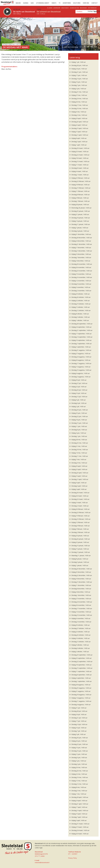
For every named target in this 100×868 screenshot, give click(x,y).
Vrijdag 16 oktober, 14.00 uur (80, 638)
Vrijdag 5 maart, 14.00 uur (79, 502)
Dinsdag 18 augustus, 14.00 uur (81, 695)
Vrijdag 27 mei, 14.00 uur (79, 95)
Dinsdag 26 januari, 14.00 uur (80, 539)
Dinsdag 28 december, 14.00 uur (81, 238)
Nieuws (18, 3)
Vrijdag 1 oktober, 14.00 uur (80, 320)
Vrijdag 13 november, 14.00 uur (81, 612)
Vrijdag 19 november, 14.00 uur (81, 274)
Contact (94, 3)
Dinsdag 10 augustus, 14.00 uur (81, 370)
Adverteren (67, 3)
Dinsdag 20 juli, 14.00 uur (79, 390)
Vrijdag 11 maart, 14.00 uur (79, 165)
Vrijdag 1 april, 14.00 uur (79, 145)
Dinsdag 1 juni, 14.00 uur (79, 436)
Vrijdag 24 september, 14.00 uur (81, 327)
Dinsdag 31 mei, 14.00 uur (79, 92)
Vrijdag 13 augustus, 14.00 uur (80, 367)
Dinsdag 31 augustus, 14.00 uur (81, 350)
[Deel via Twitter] (88, 47)
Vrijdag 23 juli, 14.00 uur (78, 387)
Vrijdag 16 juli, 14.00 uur (78, 393)
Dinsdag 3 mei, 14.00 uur (79, 115)
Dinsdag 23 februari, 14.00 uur (80, 512)
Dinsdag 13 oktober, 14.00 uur (81, 642)
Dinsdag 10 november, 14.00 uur (81, 615)
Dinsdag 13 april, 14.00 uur (79, 479)
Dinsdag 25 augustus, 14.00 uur (81, 688)
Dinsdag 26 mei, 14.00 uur (79, 771)
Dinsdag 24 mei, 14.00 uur (79, 98)
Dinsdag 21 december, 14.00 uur (81, 244)
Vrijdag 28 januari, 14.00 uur (80, 204)
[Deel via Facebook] (84, 47)
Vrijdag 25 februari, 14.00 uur (80, 178)
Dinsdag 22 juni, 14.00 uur (79, 416)
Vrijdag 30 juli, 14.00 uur (78, 380)
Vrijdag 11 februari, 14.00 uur (80, 191)
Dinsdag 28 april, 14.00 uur (79, 797)
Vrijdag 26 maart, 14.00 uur (79, 496)
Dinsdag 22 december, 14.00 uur (81, 575)
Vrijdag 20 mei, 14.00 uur (79, 102)
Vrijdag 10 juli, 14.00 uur (78, 728)
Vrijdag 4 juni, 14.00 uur (78, 433)
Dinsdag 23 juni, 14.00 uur (79, 744)
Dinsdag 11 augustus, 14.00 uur (81, 701)
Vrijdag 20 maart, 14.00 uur (79, 834)
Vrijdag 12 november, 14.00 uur (81, 281)
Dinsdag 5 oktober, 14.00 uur (80, 317)
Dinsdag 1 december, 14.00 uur (81, 595)
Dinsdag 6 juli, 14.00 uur (79, 403)
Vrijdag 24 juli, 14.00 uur (78, 714)
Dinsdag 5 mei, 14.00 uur (79, 791)
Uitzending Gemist (42, 3)
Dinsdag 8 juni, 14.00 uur (79, 430)
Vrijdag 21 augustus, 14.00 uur (80, 691)
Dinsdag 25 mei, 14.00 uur (79, 443)
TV (59, 3)
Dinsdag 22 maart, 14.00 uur (80, 155)
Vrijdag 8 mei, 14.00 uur (78, 787)
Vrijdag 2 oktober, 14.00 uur (80, 651)
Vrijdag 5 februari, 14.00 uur (80, 529)
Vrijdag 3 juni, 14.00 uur (78, 89)
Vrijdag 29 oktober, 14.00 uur (80, 294)
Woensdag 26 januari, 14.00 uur (81, 208)
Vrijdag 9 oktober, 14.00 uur (80, 645)
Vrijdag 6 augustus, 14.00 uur (80, 373)
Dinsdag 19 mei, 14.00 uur (79, 777)
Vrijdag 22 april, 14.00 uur (79, 125)
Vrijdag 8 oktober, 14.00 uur (80, 314)
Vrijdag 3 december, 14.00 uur (80, 261)
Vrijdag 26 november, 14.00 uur (81, 267)
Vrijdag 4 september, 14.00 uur (81, 678)
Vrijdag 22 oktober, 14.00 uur (80, 300)
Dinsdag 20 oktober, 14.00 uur (81, 635)
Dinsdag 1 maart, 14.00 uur (80, 175)
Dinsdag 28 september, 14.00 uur (81, 324)
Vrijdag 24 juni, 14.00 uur (79, 69)
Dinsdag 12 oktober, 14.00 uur (81, 310)
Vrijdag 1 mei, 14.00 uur (78, 794)
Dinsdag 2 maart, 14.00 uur (80, 506)
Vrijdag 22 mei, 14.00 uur (79, 774)
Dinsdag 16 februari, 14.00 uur (80, 519)
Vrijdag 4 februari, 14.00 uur (80, 198)
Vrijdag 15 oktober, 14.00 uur (80, 307)
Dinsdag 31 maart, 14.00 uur (80, 824)
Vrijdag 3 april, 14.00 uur (79, 820)
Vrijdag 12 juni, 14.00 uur (79, 754)
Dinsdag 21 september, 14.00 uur (81, 330)
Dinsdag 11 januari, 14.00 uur (80, 224)
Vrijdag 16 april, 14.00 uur (79, 476)
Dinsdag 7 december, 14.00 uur (81, 257)
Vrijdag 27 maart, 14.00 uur (79, 827)
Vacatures (76, 3)
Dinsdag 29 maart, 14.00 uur (80, 148)
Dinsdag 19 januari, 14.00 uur (80, 545)
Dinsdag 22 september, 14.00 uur (81, 661)
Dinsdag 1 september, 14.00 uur (81, 681)
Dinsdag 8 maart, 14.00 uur (80, 168)
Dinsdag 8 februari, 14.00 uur (80, 194)
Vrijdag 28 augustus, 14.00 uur (80, 685)
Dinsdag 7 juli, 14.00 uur (79, 731)
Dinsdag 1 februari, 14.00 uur (80, 201)
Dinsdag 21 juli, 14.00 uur (79, 718)
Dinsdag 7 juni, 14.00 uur (79, 85)
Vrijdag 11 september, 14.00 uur (81, 671)
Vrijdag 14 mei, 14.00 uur (79, 453)
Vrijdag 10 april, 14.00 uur (79, 814)
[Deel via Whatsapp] (80, 47)
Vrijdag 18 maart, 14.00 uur (79, 158)
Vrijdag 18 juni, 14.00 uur (79, 420)
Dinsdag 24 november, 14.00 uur (81, 602)
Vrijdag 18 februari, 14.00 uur (80, 185)
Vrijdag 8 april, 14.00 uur (79, 138)
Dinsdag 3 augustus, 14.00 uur (81, 377)
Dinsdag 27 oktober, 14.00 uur (81, 628)
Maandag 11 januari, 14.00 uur (81, 555)
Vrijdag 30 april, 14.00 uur (79, 466)
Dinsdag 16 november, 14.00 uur (81, 277)
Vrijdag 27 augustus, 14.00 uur (80, 353)
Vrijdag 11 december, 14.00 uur (81, 585)
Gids (32, 3)
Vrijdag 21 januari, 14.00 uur (80, 214)
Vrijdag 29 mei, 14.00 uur (79, 767)
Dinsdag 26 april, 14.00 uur (79, 122)
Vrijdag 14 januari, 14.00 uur (80, 221)
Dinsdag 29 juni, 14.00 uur (79, 410)
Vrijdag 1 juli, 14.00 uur (78, 62)
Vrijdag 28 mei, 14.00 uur (79, 440)
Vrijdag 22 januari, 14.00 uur (80, 542)
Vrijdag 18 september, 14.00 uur (81, 665)
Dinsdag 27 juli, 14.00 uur (79, 383)
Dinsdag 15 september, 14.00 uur (81, 668)
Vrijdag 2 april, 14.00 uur (79, 489)
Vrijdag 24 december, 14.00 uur (81, 241)
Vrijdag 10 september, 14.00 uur (81, 340)
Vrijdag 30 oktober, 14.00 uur (80, 625)
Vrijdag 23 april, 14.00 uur (79, 469)
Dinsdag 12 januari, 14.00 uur (80, 552)
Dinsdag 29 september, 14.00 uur (81, 655)
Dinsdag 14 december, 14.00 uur (81, 251)
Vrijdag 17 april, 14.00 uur (79, 807)
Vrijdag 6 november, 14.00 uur (80, 618)
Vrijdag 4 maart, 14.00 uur (79, 171)
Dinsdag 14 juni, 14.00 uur (79, 79)
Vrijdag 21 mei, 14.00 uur (79, 446)
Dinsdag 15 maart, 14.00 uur (80, 161)
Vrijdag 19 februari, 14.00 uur (80, 516)
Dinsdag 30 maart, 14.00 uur (80, 493)
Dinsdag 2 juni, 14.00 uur (79, 764)
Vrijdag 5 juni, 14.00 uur (78, 761)
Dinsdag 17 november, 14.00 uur (81, 608)
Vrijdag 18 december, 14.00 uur (81, 579)
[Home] (7, 2)
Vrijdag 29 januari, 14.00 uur (80, 536)
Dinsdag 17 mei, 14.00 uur (79, 105)
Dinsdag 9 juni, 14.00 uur (79, 757)
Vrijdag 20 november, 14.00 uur (81, 605)
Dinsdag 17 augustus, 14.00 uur (81, 363)
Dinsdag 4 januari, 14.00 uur (80, 231)
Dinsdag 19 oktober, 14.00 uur (81, 304)
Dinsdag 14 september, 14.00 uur (81, 337)
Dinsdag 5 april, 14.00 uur (79, 141)
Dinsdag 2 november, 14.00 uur (81, 291)
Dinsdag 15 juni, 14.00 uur (79, 423)
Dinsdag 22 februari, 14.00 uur (80, 181)
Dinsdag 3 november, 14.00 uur (81, 622)
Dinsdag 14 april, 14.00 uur (79, 810)
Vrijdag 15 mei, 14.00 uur (79, 781)
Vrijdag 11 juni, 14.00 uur (79, 426)
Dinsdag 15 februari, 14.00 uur (80, 188)
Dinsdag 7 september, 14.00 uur (81, 343)
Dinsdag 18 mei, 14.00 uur (79, 449)
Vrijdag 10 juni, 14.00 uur (79, 82)
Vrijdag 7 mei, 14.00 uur (78, 459)
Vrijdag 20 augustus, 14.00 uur (80, 360)
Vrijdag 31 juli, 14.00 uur (78, 708)
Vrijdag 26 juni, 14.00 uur (79, 741)
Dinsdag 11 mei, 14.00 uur (79, 456)
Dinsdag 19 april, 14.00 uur (79, 128)
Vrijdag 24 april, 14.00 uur (79, 800)
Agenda (25, 3)
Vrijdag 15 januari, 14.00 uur (80, 549)
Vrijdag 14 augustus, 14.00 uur (80, 698)
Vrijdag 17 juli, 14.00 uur (78, 721)
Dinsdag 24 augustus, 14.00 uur (81, 357)
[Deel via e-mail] (95, 47)
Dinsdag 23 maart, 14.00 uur (80, 499)
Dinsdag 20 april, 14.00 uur (79, 473)
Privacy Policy (72, 858)
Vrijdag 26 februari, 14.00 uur (80, 509)
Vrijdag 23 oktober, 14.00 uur (80, 632)
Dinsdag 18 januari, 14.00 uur (80, 218)
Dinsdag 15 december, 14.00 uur (81, 582)
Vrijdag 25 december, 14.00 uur (81, 572)
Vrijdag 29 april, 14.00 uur (79, 118)
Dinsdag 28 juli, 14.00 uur (79, 711)
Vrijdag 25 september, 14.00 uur (81, 658)
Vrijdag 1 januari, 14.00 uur (79, 565)
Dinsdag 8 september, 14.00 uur (81, 675)
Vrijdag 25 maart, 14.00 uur (79, 151)
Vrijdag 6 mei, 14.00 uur (78, 112)
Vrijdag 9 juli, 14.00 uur (78, 400)
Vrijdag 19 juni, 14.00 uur (79, 747)
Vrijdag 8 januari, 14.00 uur (79, 559)
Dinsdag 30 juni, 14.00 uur (79, 738)
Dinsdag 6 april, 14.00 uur (79, 486)
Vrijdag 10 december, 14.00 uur (81, 254)
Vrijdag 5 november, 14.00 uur (80, 287)
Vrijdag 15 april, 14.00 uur (79, 132)
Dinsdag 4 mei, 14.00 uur (79, 463)
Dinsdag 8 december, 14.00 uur (81, 589)
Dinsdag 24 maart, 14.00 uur (80, 830)
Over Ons (86, 3)
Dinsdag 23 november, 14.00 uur (81, 271)
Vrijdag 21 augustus (94, 11)
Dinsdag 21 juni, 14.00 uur (79, 72)
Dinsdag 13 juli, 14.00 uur (79, 396)
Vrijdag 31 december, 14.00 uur (81, 234)
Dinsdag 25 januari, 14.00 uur (80, 211)
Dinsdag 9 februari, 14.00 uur (80, 526)
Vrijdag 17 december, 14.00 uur (81, 247)
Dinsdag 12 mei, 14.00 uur (79, 784)
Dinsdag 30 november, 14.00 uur (81, 264)
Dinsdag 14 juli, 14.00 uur (79, 724)
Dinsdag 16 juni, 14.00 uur (79, 751)
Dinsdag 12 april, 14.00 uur (79, 135)
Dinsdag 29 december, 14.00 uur (81, 569)
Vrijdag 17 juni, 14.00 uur (79, 75)
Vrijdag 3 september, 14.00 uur (81, 347)
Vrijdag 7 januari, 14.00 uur (79, 228)
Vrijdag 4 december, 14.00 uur (80, 592)
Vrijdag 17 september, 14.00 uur (81, 334)
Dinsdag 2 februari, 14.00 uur (80, 532)
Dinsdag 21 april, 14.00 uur (79, 804)
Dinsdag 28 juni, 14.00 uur (79, 65)
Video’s (54, 3)
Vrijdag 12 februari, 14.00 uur (80, 522)
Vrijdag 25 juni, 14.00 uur (79, 413)
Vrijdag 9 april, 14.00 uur (79, 483)
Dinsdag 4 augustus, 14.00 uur (81, 704)
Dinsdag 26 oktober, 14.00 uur (81, 297)
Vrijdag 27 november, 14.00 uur (81, 598)
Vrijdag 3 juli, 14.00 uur (78, 734)
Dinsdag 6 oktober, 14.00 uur (80, 648)
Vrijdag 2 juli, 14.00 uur (78, 406)
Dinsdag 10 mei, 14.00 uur (79, 108)
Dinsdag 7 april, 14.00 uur (79, 817)
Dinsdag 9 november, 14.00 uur (81, 284)
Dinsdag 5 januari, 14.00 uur (80, 562)
